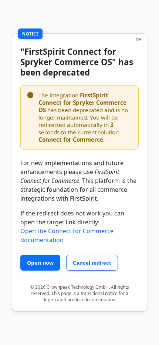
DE (138, 39)
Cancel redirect (92, 263)
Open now (40, 262)
